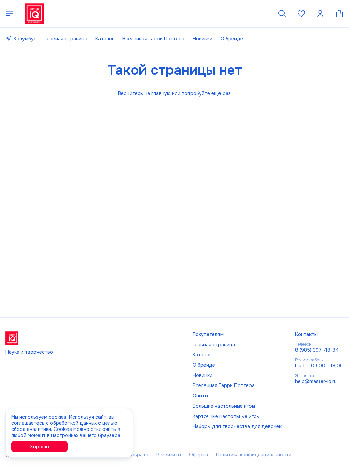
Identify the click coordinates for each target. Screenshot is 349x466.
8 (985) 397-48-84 (317, 350)
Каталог (104, 38)
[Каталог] (9, 14)
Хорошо (39, 446)
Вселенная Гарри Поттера (153, 38)
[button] (301, 14)
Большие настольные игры (224, 406)
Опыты (200, 396)
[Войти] (320, 14)
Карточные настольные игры (226, 416)
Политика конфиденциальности (253, 455)
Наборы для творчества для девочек (237, 426)
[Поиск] (282, 14)
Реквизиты (168, 455)
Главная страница (66, 38)
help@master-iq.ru (316, 381)
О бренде (232, 38)
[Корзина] (339, 14)
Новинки (202, 38)
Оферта (198, 455)
